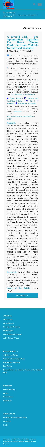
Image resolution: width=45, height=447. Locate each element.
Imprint (5, 425)
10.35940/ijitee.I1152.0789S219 (23, 94)
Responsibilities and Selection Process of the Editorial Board (22, 371)
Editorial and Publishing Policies (14, 359)
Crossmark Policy (9, 389)
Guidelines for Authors (10, 355)
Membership (7, 401)
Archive (5, 393)
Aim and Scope (8, 323)
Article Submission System (12, 334)
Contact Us (7, 421)
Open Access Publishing (11, 362)
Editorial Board (8, 397)
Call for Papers (8, 331)
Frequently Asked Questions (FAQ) (15, 417)
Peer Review (7, 366)
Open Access (14, 98)
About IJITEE (7, 319)
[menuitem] (33, 4)
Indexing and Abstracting (26, 103)
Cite (30, 101)
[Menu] (38, 4)
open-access (17, 111)
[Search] (33, 4)
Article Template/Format (11, 338)
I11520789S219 (9, 13)
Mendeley (10, 103)
